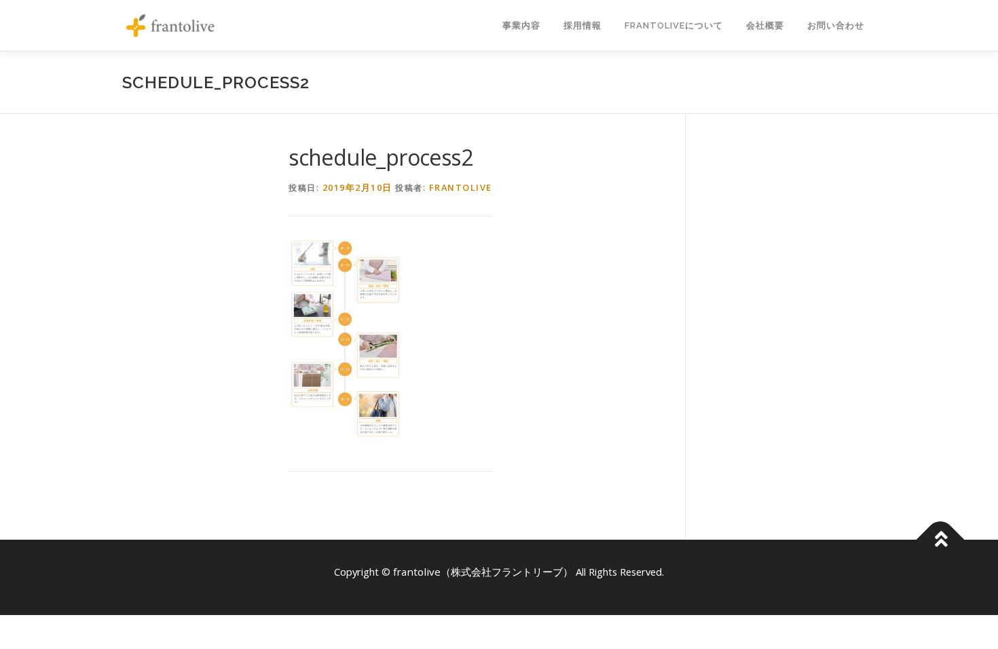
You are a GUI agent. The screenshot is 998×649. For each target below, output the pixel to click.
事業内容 (521, 25)
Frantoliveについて (674, 25)
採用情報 (582, 25)
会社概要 (765, 25)
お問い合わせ (835, 25)
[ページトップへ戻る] (941, 540)
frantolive (460, 187)
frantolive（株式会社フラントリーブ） (484, 571)
